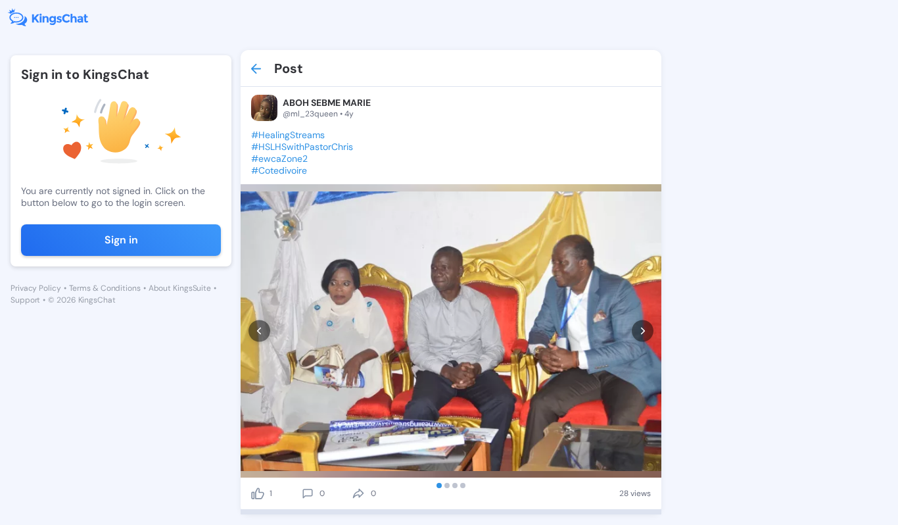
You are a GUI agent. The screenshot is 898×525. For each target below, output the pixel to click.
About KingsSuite (180, 288)
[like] (257, 493)
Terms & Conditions (105, 288)
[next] (642, 331)
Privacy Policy (36, 288)
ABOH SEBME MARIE (327, 103)
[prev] (259, 331)
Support (25, 300)
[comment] (307, 493)
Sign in (121, 240)
